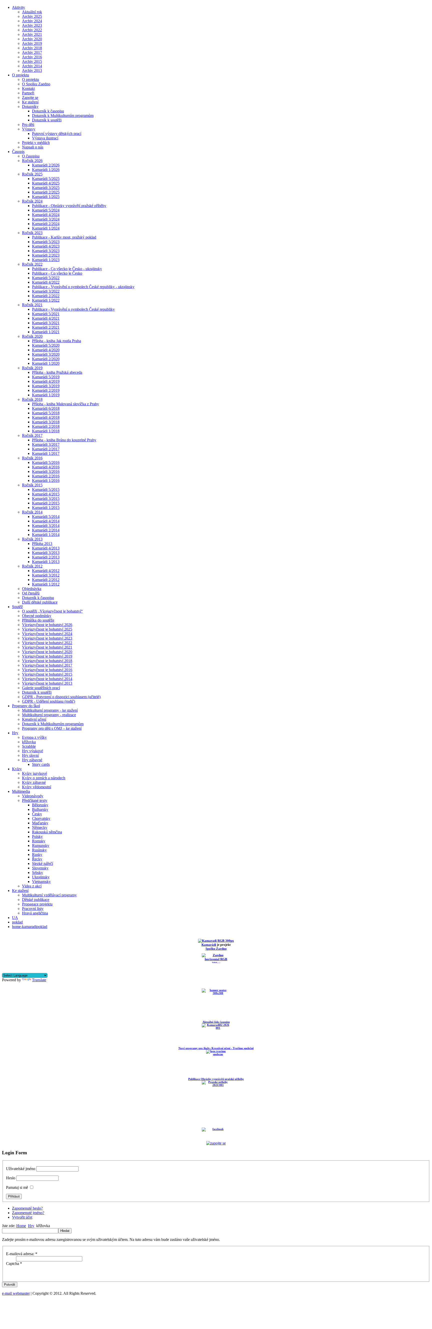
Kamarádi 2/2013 (46, 557)
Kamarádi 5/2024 (46, 210)
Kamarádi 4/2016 (46, 467)
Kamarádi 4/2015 (46, 494)
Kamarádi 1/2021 (46, 332)
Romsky (38, 841)
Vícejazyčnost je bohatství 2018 (47, 661)
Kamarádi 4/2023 (46, 246)
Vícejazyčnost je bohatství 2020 (47, 652)
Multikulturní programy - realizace (49, 715)
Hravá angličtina (35, 913)
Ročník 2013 (32, 539)
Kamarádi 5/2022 (46, 278)
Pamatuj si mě (17, 1187)
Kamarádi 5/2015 (46, 489)
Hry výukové (32, 751)
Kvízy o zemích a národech (43, 778)
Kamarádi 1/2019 (46, 395)
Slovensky (40, 868)
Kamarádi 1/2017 (46, 453)
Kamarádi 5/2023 (46, 242)
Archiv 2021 (32, 34)
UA (15, 917)
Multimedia (21, 791)
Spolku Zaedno (216, 949)
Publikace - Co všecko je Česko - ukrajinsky (67, 269)
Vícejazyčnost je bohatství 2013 (47, 683)
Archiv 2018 (32, 48)
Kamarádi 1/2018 (46, 431)
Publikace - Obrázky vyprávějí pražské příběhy (69, 206)
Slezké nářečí (42, 863)
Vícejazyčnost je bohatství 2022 (47, 643)
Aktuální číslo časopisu (216, 1021)
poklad (17, 922)
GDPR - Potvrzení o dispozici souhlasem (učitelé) (61, 697)
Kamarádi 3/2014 (46, 525)
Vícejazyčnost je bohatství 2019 (47, 656)
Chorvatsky (41, 818)
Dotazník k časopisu (48, 111)
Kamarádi (209, 944)
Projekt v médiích (36, 142)
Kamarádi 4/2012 (46, 570)
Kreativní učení (34, 719)
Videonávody (32, 796)
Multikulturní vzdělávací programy (49, 895)
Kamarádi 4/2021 (46, 318)
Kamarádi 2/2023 (46, 255)
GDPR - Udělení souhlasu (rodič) (48, 701)
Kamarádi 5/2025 (46, 178)
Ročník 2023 (32, 233)
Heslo (10, 1178)
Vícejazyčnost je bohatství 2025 (47, 629)
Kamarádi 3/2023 (46, 251)
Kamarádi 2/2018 (46, 426)
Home (21, 1226)
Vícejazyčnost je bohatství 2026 (47, 625)
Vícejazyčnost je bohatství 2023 (47, 638)
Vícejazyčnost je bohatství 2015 (47, 674)
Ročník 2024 (32, 201)
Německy (39, 827)
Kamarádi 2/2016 (46, 476)
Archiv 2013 (32, 70)
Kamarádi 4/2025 (46, 183)
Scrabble (29, 746)
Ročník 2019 (32, 368)
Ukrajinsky (41, 877)
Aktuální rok (32, 12)
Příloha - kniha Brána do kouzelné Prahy (64, 440)
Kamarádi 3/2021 (46, 323)
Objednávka (31, 589)
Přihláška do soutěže (38, 620)
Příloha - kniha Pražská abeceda (57, 372)
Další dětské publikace (40, 602)
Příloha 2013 (42, 543)
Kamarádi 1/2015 (46, 507)
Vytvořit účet (22, 1217)
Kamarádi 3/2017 (46, 444)
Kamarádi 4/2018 (46, 417)
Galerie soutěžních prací (41, 688)
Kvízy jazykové (34, 773)
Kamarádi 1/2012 (46, 584)
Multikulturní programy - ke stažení (50, 710)
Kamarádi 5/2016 (46, 462)
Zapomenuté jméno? (28, 1213)
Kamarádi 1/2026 (46, 169)
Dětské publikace (35, 899)
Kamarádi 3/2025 (46, 187)
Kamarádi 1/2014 (46, 534)
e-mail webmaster (16, 1293)
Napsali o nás (32, 147)
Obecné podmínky (36, 616)
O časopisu (31, 156)
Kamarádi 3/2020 (46, 354)
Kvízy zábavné (34, 782)
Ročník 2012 (32, 566)
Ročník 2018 (32, 399)
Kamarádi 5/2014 (46, 516)
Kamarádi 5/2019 (46, 377)
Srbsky (37, 872)
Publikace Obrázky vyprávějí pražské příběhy (216, 1078)
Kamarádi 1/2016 (46, 480)
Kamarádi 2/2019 (46, 390)
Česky (37, 814)
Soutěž (17, 607)
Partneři (28, 93)
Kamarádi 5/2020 (46, 345)
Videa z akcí (32, 886)
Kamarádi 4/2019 (46, 381)
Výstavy (28, 129)
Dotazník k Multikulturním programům (63, 115)
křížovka (29, 742)
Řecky (37, 859)
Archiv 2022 (32, 30)
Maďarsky (40, 823)
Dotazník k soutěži (47, 120)
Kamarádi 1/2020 (46, 363)
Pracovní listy (33, 908)
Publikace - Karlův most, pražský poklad (64, 237)
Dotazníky (30, 106)
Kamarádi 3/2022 (46, 291)
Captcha (14, 1263)
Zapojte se (30, 97)
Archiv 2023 (32, 25)
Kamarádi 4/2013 (46, 548)
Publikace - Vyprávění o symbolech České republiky (73, 309)
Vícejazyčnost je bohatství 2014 (47, 679)
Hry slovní (30, 755)
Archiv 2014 (32, 66)
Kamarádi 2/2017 (46, 449)
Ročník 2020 (32, 336)
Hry (15, 733)
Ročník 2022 (32, 264)
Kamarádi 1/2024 (46, 228)
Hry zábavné (32, 760)
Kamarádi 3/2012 (46, 575)
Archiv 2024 (32, 21)
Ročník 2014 (32, 512)
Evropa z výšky (34, 737)
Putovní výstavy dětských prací (56, 133)
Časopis (18, 151)
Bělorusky (40, 805)
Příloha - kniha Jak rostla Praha (56, 341)
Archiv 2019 (32, 43)
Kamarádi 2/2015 (46, 503)
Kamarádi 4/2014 (46, 521)
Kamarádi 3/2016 (46, 471)
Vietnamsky (41, 881)
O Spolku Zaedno (36, 84)
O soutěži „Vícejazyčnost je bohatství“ (52, 611)
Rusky (37, 854)
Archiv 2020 (32, 39)
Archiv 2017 (32, 52)
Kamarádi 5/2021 (46, 314)
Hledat (65, 1231)
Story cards (41, 764)
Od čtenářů (31, 593)
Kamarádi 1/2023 (46, 260)
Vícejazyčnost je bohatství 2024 (47, 634)
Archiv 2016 (32, 57)
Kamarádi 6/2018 (46, 408)
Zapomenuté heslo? (27, 1208)
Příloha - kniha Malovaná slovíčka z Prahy (65, 404)
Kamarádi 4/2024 (46, 215)
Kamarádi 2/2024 (46, 224)
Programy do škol (26, 706)
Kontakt (28, 88)
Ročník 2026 (32, 160)
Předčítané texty (34, 800)
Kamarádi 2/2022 (46, 296)
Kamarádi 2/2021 (46, 327)
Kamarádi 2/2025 (46, 192)
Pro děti (28, 124)
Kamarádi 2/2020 (46, 359)
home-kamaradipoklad (29, 926)
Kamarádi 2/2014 (46, 530)
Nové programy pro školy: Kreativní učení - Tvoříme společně (216, 1048)
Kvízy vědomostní (36, 787)
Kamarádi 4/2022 (46, 282)
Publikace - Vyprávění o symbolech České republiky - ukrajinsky (83, 287)
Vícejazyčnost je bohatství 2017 (47, 665)
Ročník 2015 (32, 485)
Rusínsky (39, 850)
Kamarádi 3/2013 (46, 552)
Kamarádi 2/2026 (46, 165)
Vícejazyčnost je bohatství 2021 (47, 647)
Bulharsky (40, 809)
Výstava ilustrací (45, 138)
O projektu (20, 75)
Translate (39, 980)
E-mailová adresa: (21, 1254)
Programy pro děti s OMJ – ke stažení (52, 728)
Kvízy (17, 769)
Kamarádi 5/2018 (46, 413)
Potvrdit (9, 1284)
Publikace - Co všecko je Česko (57, 273)
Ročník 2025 (32, 174)
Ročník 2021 (32, 305)
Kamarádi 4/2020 (46, 350)
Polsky (37, 836)
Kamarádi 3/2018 (46, 422)
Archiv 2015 (32, 61)
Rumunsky (40, 845)
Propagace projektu (37, 904)
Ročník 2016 (32, 458)
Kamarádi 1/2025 (46, 197)
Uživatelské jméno (20, 1169)
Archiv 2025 (32, 16)
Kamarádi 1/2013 (46, 561)
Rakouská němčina (47, 832)
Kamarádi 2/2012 (46, 580)
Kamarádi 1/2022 (46, 300)
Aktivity (18, 7)
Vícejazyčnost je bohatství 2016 (47, 670)
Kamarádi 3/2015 (46, 498)
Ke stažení (30, 102)
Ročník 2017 (32, 435)
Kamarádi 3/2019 (46, 386)
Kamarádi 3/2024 (46, 219)
